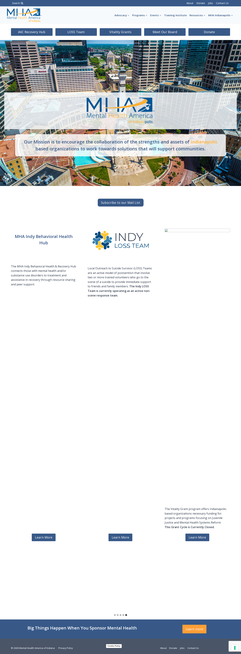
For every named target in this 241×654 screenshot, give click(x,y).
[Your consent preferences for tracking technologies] (234, 647)
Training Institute (175, 15)
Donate (200, 3)
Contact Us (222, 3)
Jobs (210, 3)
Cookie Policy (113, 646)
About (189, 3)
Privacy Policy (65, 648)
